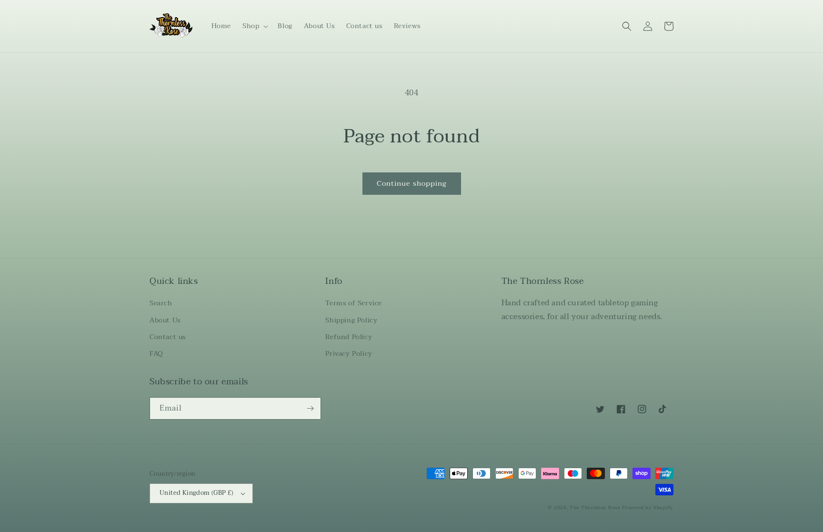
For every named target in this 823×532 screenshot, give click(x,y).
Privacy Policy (348, 353)
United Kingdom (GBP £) (197, 493)
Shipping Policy (351, 320)
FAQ (156, 353)
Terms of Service (353, 303)
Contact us (168, 336)
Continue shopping (412, 183)
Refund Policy (348, 336)
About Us (165, 320)
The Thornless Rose (595, 507)
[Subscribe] (310, 408)
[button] (254, 26)
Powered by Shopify (647, 507)
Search (161, 303)
